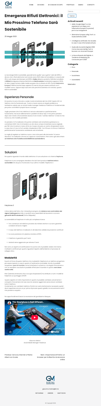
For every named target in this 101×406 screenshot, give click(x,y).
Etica (73, 67)
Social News (76, 76)
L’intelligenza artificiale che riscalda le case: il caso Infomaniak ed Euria (84, 42)
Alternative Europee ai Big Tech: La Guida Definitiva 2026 (83, 36)
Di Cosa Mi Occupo (55, 5)
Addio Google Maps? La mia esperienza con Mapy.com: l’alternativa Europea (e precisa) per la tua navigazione (83, 27)
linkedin (50, 393)
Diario (80, 5)
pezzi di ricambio (19, 265)
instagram (39, 393)
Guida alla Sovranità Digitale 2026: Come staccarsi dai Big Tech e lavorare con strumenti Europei (83, 49)
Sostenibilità (76, 80)
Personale (75, 71)
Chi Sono (40, 5)
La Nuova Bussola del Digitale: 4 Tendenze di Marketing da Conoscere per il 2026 (82, 57)
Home (31, 5)
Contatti (90, 5)
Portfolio (70, 5)
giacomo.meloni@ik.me (50, 389)
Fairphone (59, 156)
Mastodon (72, 84)
